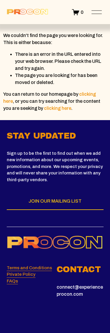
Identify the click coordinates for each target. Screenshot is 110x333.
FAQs (12, 281)
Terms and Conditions (29, 267)
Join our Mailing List (55, 201)
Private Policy (21, 274)
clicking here (57, 108)
